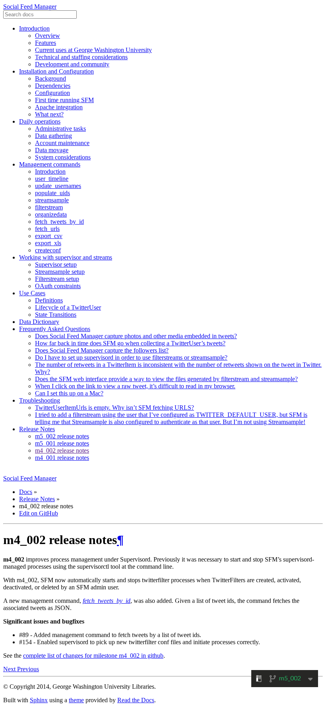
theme (76, 700)
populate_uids (52, 193)
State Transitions (55, 314)
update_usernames (58, 185)
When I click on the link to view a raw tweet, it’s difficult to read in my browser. (135, 386)
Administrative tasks (60, 128)
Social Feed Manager (29, 6)
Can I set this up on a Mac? (69, 393)
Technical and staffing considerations (81, 57)
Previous (28, 669)
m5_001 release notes (62, 443)
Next (10, 669)
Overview (47, 35)
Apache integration (59, 107)
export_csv (48, 235)
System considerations (63, 157)
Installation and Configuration (56, 71)
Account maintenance (62, 142)
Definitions (49, 300)
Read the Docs (135, 700)
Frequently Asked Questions (54, 328)
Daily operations (39, 121)
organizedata (51, 214)
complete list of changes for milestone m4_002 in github (93, 655)
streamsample (52, 200)
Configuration (52, 92)
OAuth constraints (58, 286)
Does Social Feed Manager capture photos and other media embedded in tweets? (136, 336)
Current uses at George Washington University (93, 49)
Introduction (34, 28)
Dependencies (52, 85)
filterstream (49, 207)
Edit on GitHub (38, 513)
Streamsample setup (60, 271)
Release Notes (37, 429)
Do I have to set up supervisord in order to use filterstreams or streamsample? (131, 357)
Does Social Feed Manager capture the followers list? (102, 350)
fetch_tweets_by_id (59, 221)
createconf (48, 250)
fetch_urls (47, 228)
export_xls (48, 243)
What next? (49, 114)
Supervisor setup (56, 264)
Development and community (72, 64)
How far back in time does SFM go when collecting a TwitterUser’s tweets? (130, 343)
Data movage (51, 150)
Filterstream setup (57, 278)
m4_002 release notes (62, 450)
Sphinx (39, 700)
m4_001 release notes (62, 457)
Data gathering (53, 135)
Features (45, 42)
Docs (25, 491)
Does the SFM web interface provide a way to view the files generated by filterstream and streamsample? (166, 379)
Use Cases (32, 293)
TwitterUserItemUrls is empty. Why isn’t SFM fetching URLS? (114, 407)
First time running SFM (64, 100)
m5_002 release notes (62, 436)
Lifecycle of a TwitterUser (68, 307)
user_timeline (51, 178)
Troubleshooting (39, 400)
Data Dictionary (39, 321)
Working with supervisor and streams (65, 257)
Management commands (49, 164)
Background (50, 78)
